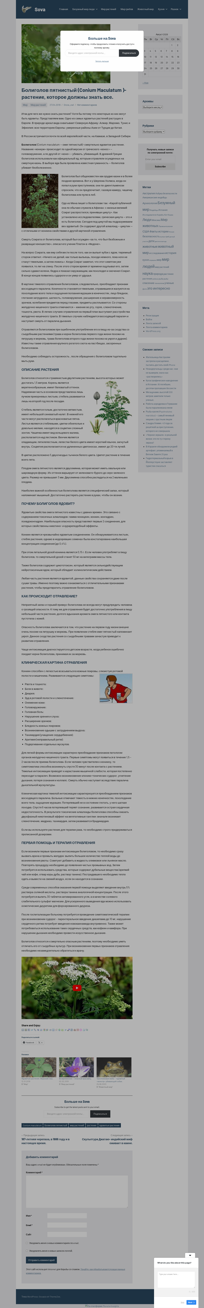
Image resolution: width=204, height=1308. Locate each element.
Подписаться (129, 53)
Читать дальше (102, 61)
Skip (182, 1302)
